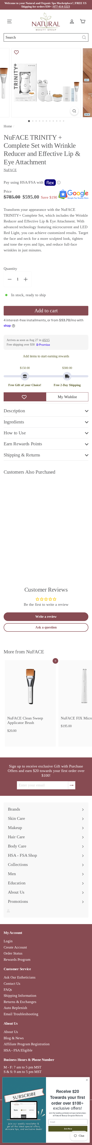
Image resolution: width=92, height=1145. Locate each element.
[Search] (84, 37)
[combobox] (46, 37)
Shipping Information (20, 996)
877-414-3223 (61, 6)
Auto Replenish (15, 1008)
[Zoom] (74, 111)
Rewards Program (17, 960)
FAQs (8, 990)
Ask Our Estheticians (20, 977)
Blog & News (14, 1038)
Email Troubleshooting (21, 1014)
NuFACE (35, 651)
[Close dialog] (87, 1080)
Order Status (13, 953)
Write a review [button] (46, 616)
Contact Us (12, 984)
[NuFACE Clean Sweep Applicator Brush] (30, 697)
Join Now (68, 1129)
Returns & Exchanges (20, 1002)
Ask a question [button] (46, 627)
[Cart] (84, 21)
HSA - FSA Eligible (18, 1050)
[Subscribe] (71, 785)
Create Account (15, 947)
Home (8, 126)
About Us (11, 1032)
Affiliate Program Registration (27, 1044)
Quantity (10, 268)
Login (8, 941)
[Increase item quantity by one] (26, 279)
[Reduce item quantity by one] (10, 279)
